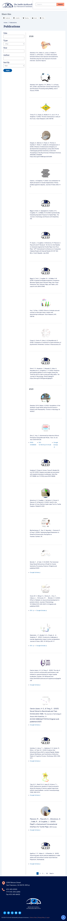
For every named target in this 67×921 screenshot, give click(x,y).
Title (5, 33)
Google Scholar (56, 443)
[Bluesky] (19, 912)
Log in (48, 917)
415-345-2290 (14, 892)
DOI (31, 610)
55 (47, 873)
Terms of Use (33, 917)
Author (6, 55)
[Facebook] (4, 912)
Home (5, 22)
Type (5, 40)
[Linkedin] (12, 912)
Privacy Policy (41, 917)
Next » (52, 873)
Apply (8, 70)
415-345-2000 (11, 889)
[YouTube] (16, 912)
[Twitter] (8, 912)
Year (5, 48)
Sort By (6, 62)
